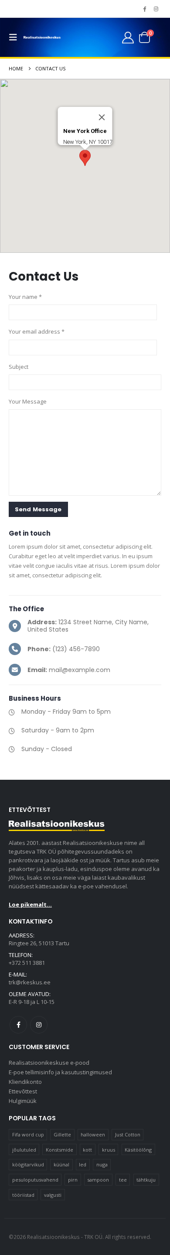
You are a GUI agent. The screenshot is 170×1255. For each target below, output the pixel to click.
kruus (108, 1149)
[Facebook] (144, 8)
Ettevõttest (23, 1091)
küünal (61, 1164)
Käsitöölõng (138, 1149)
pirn (73, 1179)
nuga (102, 1164)
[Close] (102, 117)
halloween (93, 1134)
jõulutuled (24, 1149)
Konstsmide (59, 1149)
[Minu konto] (128, 37)
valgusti (52, 1195)
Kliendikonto (25, 1082)
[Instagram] (156, 8)
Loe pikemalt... (30, 904)
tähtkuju (146, 1179)
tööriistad (23, 1195)
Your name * (25, 297)
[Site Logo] (42, 37)
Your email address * (37, 331)
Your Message (28, 401)
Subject (18, 367)
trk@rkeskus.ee (30, 982)
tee (123, 1179)
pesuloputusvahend (35, 1179)
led (82, 1164)
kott (87, 1149)
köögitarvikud (28, 1164)
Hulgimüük (23, 1101)
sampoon (98, 1179)
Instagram (39, 1024)
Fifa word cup (28, 1134)
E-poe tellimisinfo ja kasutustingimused (60, 1072)
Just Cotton (127, 1134)
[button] (15, 37)
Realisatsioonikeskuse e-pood (49, 1062)
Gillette (62, 1134)
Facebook (18, 1024)
